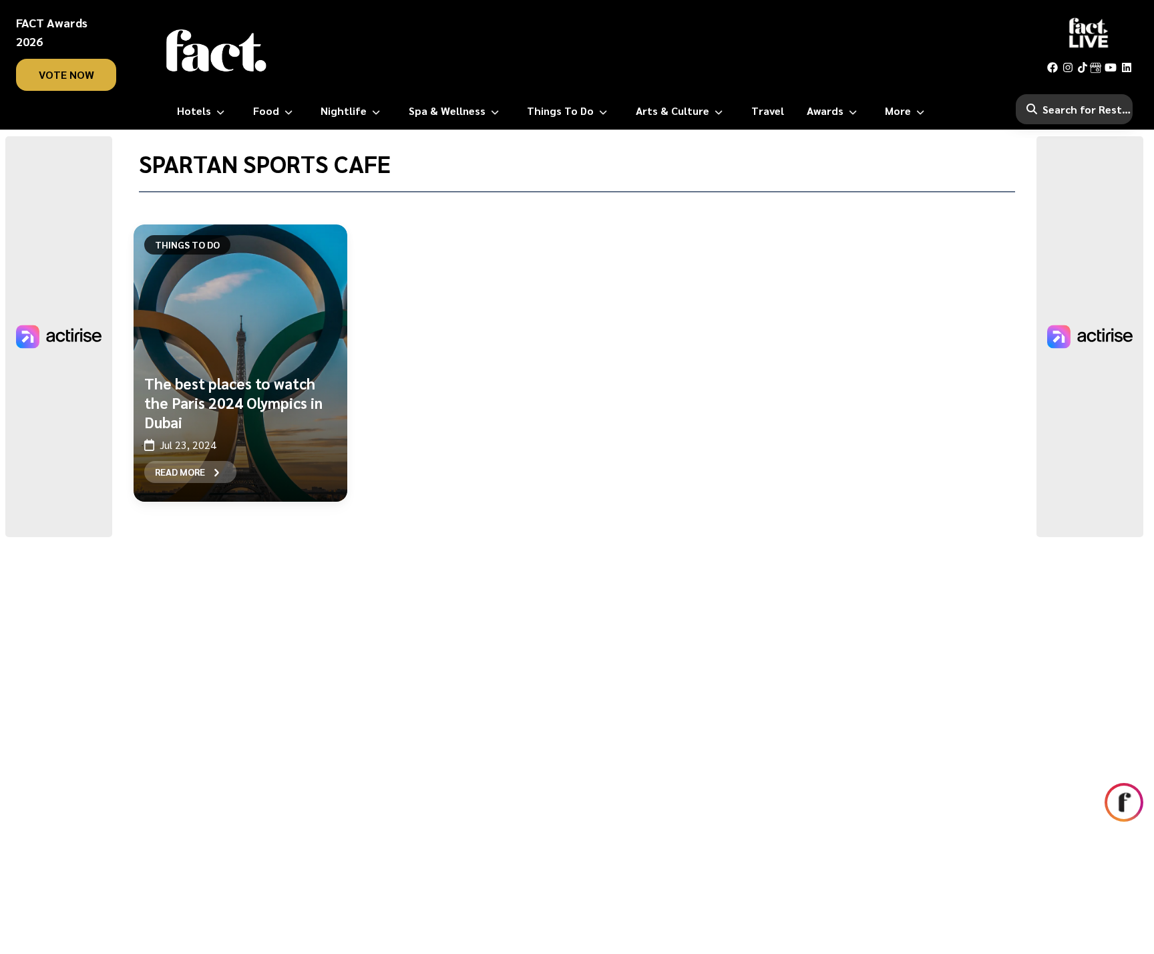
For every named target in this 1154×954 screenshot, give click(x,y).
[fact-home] (216, 50)
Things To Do (187, 244)
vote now (66, 74)
